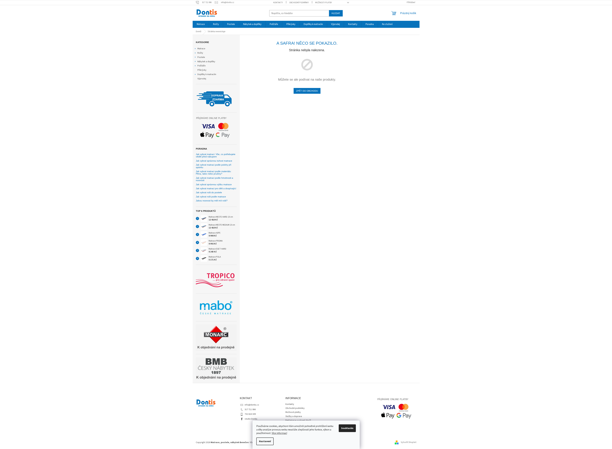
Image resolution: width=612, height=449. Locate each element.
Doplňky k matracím (206, 74)
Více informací (279, 433)
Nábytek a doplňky (206, 61)
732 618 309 (250, 414)
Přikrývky (201, 70)
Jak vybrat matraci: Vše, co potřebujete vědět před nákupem (215, 155)
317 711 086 (250, 409)
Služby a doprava (293, 416)
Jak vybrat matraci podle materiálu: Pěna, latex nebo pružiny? (213, 172)
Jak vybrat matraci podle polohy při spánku (213, 166)
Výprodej (201, 78)
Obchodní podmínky (299, 2)
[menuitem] (201, 24)
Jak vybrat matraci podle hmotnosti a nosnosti (214, 179)
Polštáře (201, 65)
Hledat (336, 13)
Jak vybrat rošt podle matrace (211, 196)
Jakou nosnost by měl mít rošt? (212, 200)
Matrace (201, 48)
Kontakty (278, 2)
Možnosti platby (323, 2)
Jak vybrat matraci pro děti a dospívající (216, 188)
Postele (201, 57)
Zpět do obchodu (307, 91)
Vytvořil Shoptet (408, 442)
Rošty (200, 53)
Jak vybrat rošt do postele (209, 192)
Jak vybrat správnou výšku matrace (214, 184)
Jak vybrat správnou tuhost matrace (214, 161)
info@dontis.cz (252, 404)
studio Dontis (251, 419)
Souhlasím (347, 428)
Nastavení (265, 441)
